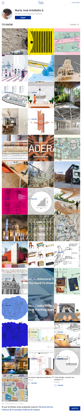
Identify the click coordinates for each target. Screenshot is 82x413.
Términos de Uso (46, 407)
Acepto (75, 408)
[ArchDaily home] (41, 2)
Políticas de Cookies (31, 409)
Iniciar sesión (76, 2)
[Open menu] (2, 2)
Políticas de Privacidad (11, 409)
